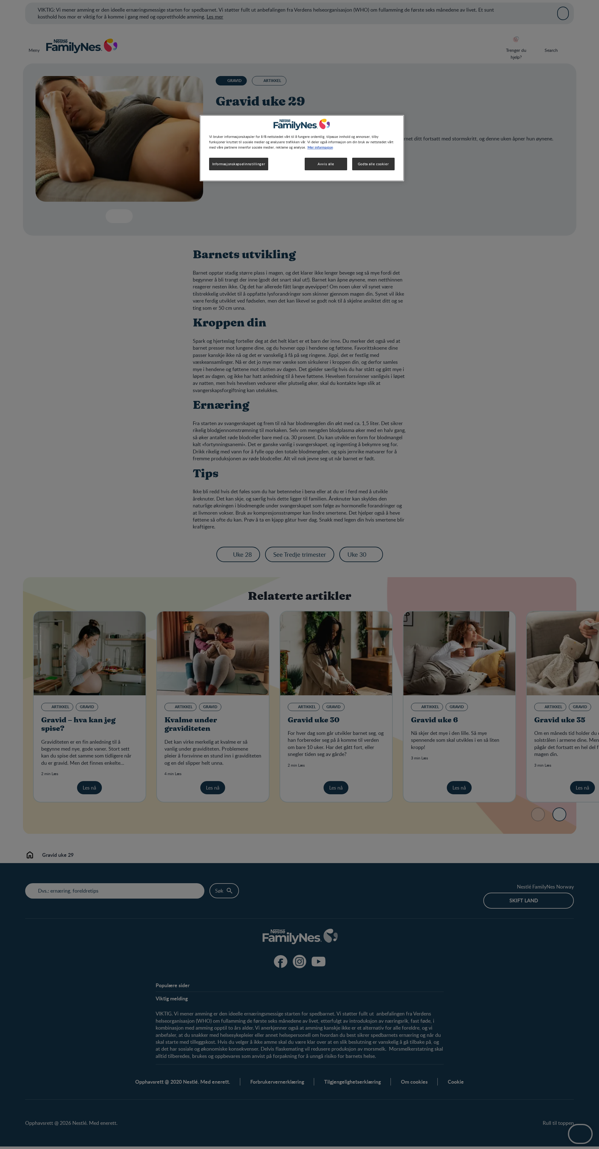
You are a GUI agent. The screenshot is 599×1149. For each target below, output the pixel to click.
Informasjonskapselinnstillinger (238, 163)
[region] (302, 148)
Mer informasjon (320, 147)
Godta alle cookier (373, 163)
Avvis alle (326, 163)
